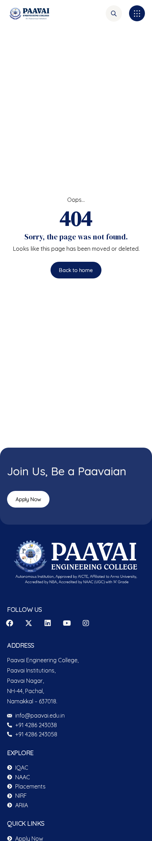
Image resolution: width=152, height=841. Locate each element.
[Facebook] (9, 623)
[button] (137, 13)
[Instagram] (86, 623)
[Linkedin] (47, 623)
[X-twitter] (28, 623)
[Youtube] (67, 623)
